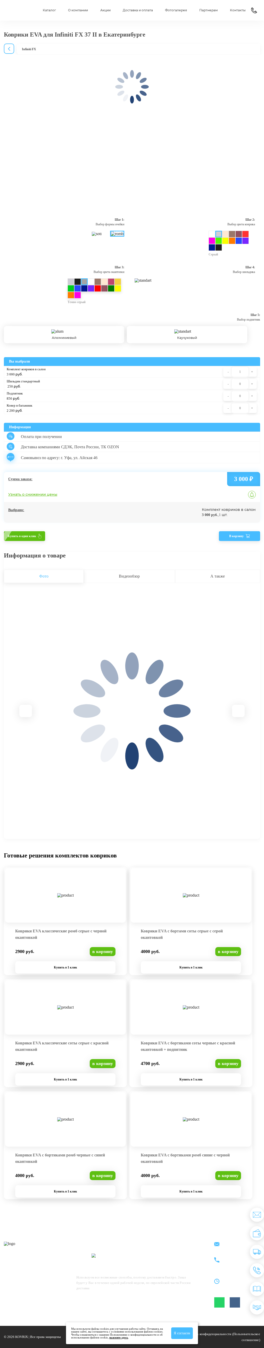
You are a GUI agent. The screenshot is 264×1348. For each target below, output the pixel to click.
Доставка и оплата (138, 10)
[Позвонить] (257, 1270)
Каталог (49, 10)
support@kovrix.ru (238, 1245)
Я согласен (182, 1333)
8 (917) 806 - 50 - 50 (239, 1257)
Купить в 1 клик (65, 967)
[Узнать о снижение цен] (257, 1215)
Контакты (238, 10)
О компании (78, 10)
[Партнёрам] (257, 1307)
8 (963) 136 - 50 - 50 (239, 1263)
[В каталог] (257, 1289)
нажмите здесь (118, 1337)
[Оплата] (257, 1233)
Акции (105, 10)
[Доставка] (257, 1252)
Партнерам (208, 10)
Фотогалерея (176, 10)
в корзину (102, 951)
